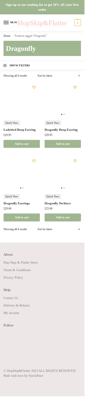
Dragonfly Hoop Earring (61, 129)
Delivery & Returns (17, 305)
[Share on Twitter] (7, 358)
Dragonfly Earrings (17, 203)
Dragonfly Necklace (58, 203)
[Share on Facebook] (7, 334)
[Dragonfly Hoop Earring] (63, 99)
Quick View (11, 122)
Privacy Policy (13, 277)
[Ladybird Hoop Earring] (22, 99)
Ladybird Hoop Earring (20, 129)
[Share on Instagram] (7, 342)
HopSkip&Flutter (42, 23)
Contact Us (11, 298)
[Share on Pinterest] (7, 350)
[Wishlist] (34, 87)
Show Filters (20, 65)
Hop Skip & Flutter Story (21, 262)
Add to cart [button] (22, 144)
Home (7, 35)
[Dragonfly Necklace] (63, 173)
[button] (77, 22)
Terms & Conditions (17, 270)
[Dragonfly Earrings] (22, 173)
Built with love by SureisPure (23, 375)
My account (11, 313)
